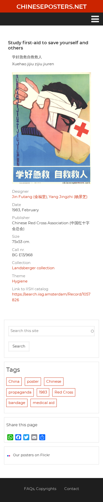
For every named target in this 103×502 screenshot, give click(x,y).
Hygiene (20, 281)
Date (16, 205)
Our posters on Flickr (31, 455)
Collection (21, 263)
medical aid (43, 403)
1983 (43, 392)
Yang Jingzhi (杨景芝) (68, 197)
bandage (16, 403)
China (14, 382)
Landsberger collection (33, 268)
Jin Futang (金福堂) (29, 197)
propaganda (20, 392)
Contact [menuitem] (71, 489)
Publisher (21, 218)
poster (33, 382)
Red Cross (63, 392)
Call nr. (18, 250)
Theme (18, 276)
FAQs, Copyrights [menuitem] (40, 489)
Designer (20, 192)
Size (16, 236)
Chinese (53, 382)
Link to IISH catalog (30, 289)
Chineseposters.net (51, 7)
